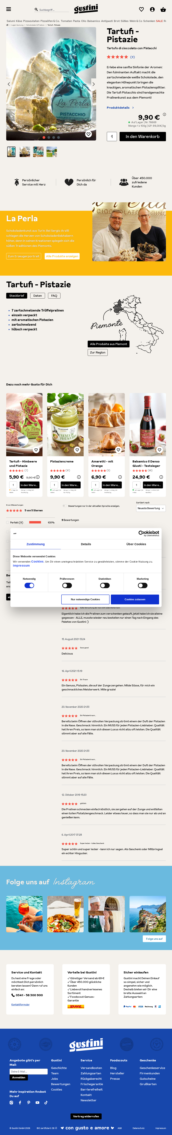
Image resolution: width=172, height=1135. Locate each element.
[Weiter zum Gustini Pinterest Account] (29, 1102)
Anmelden (18, 1077)
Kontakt (86, 1095)
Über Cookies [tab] (136, 544)
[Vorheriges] (8, 83)
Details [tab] (86, 544)
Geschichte (59, 1068)
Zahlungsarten (91, 1073)
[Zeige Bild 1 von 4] (43, 137)
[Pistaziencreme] (65, 424)
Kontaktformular (20, 1004)
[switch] (67, 585)
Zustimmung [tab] (36, 544)
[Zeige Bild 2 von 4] (48, 137)
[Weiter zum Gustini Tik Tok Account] (46, 1102)
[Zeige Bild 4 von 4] (58, 137)
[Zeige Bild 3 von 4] (53, 137)
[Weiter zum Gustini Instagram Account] (11, 1102)
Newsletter (89, 1100)
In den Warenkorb (143, 136)
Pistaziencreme (62, 461)
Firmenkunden (150, 1073)
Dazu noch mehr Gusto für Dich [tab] (29, 384)
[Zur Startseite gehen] (86, 9)
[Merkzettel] (141, 9)
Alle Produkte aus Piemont (108, 344)
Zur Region (97, 352)
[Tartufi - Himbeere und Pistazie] (24, 424)
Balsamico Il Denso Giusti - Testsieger (146, 463)
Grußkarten (148, 1084)
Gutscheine (148, 1079)
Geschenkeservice (152, 1068)
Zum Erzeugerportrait (23, 256)
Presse (115, 1079)
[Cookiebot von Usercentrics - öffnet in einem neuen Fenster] (144, 534)
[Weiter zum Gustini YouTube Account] (37, 1102)
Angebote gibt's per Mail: (25, 1062)
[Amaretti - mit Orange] (106, 424)
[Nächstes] (93, 83)
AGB (120, 1128)
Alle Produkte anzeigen (62, 256)
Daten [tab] (37, 295)
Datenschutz (138, 1128)
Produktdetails (118, 107)
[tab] (16, 296)
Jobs (54, 1079)
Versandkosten (91, 1068)
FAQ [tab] (54, 295)
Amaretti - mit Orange (102, 463)
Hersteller (117, 1073)
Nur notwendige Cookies (85, 599)
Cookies (37, 561)
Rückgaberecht (91, 1079)
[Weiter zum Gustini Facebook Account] (20, 1102)
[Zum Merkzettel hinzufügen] (88, 134)
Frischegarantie (92, 1084)
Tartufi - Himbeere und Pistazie (23, 463)
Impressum (21, 565)
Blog (113, 1068)
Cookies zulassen (135, 599)
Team (55, 1073)
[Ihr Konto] (152, 9)
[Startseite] (7, 25)
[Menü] (8, 9)
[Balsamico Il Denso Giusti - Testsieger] (148, 424)
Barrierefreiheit (92, 1089)
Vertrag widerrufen (86, 1116)
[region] (51, 92)
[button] (11, 152)
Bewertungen (60, 1084)
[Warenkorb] (163, 9)
